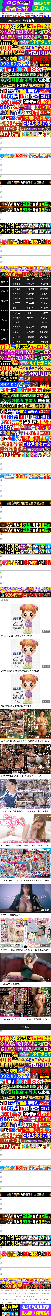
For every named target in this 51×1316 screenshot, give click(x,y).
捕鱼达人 (16, 308)
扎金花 (30, 313)
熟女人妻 (30, 327)
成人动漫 (44, 284)
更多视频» (25, 1027)
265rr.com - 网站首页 (21, 20)
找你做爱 (44, 298)
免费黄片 (44, 327)
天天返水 (44, 313)
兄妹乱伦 (30, 337)
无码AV (5, 320)
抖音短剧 (16, 318)
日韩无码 (44, 342)
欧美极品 (30, 284)
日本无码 (44, 279)
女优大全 (30, 322)
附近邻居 (16, 298)
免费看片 (5, 339)
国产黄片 (16, 327)
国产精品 (16, 279)
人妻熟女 (16, 294)
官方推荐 (5, 310)
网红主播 (30, 279)
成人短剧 (44, 337)
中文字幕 (30, 289)
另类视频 (44, 294)
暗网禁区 (16, 332)
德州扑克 (44, 308)
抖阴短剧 (30, 342)
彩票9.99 (16, 313)
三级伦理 (16, 289)
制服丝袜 (30, 294)
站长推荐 (5, 301)
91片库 (16, 322)
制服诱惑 (44, 332)
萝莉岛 (44, 322)
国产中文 (16, 337)
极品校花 (16, 342)
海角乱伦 (30, 332)
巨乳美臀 (44, 289)
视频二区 (5, 291)
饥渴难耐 (30, 298)
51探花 (44, 318)
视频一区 (5, 282)
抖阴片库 (5, 330)
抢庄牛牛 (30, 308)
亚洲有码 (16, 284)
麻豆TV (30, 318)
